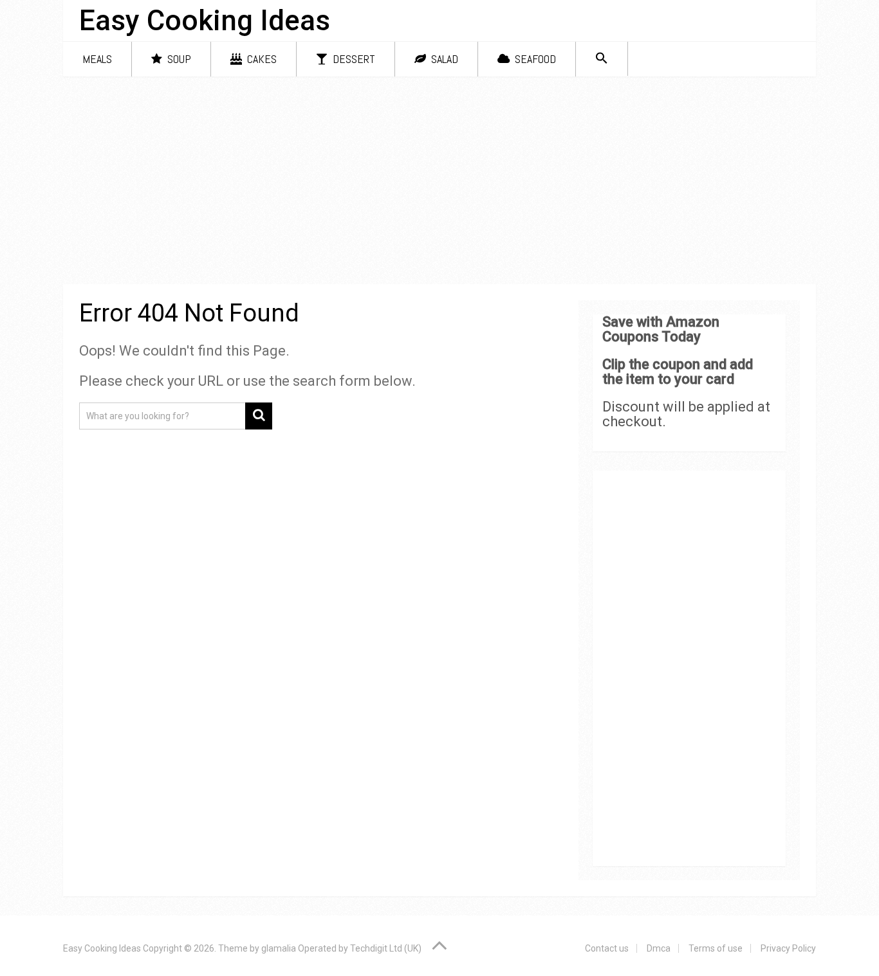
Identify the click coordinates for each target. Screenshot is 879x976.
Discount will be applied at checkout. (686, 414)
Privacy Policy (788, 948)
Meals (97, 58)
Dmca (659, 948)
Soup (178, 58)
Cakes (261, 58)
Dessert (352, 58)
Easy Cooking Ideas (204, 20)
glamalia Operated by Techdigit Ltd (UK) (341, 948)
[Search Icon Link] (601, 59)
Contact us (607, 948)
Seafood (534, 58)
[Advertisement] (439, 183)
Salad (443, 58)
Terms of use (716, 948)
